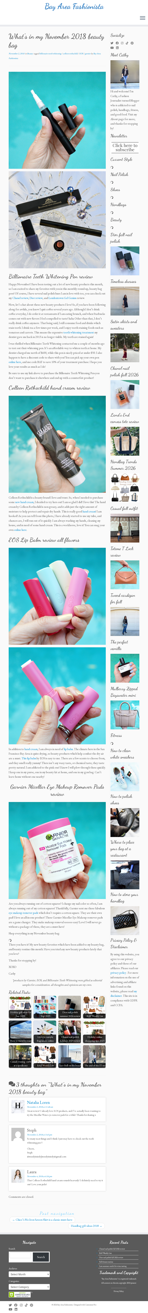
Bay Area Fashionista (74, 6)
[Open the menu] (142, 18)
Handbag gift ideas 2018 (86, 1226)
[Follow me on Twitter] (113, 43)
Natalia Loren (38, 1102)
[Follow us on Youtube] (113, 48)
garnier (88, 53)
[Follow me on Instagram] (123, 43)
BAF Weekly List (105, 1253)
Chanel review (20, 298)
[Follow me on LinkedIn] (118, 48)
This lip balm (28, 758)
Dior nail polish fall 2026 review (111, 1257)
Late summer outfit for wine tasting (113, 1266)
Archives (13, 1268)
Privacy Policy (119, 1291)
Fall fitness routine (106, 1262)
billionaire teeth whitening (50, 53)
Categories (14, 1281)
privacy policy (118, 973)
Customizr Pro (90, 1304)
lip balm (68, 749)
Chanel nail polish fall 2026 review (112, 1249)
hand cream (89, 511)
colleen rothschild (70, 53)
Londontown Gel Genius (63, 298)
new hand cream (24, 502)
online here (15, 362)
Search (12, 1248)
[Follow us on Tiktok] (128, 43)
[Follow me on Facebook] (118, 43)
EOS (81, 53)
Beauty (30, 53)
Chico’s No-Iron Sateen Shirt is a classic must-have (42, 1220)
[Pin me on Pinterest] (133, 43)
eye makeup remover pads (23, 913)
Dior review (36, 298)
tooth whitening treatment (78, 332)
